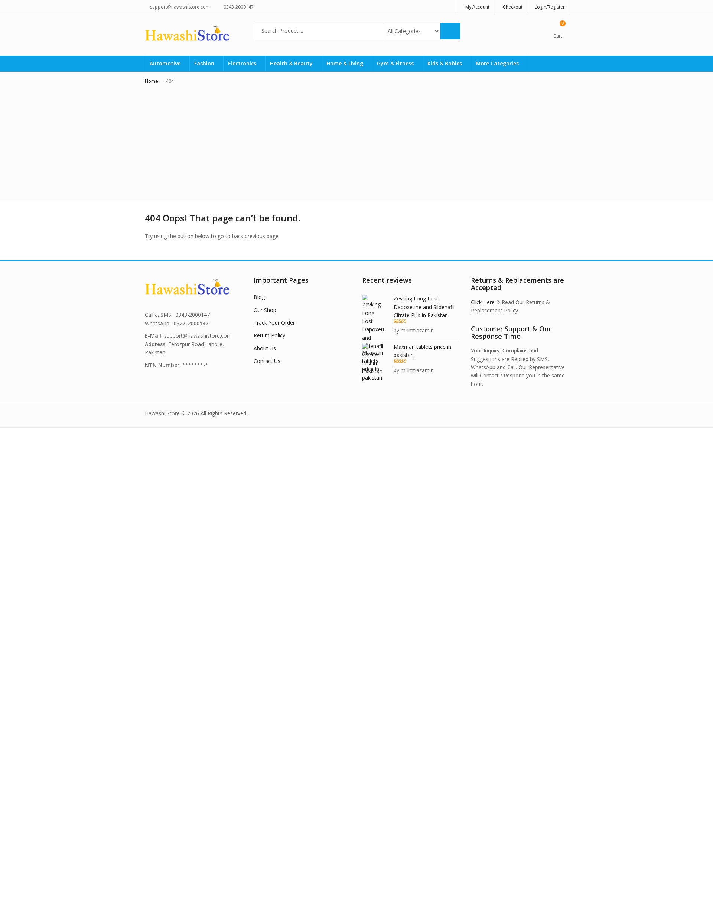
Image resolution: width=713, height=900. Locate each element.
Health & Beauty (292, 63)
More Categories (498, 63)
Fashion (205, 63)
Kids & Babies (445, 63)
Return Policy (269, 335)
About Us (265, 348)
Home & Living (345, 63)
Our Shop (265, 309)
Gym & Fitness (396, 63)
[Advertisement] (356, 140)
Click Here (483, 302)
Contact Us (267, 360)
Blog (259, 296)
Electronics (243, 63)
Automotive (166, 63)
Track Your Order (274, 322)
